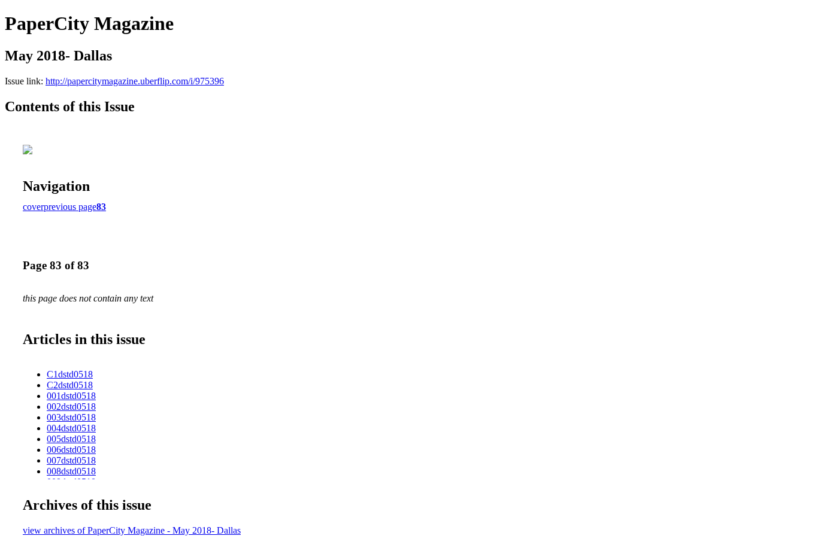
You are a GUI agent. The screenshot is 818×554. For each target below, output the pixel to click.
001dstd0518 (71, 396)
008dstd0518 (71, 471)
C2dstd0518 (70, 385)
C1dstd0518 (70, 374)
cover (33, 207)
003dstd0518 (71, 417)
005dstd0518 (71, 439)
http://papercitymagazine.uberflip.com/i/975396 (135, 81)
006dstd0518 (71, 450)
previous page (70, 207)
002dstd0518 (71, 406)
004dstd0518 (71, 428)
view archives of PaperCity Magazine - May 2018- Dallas (132, 530)
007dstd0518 (71, 460)
